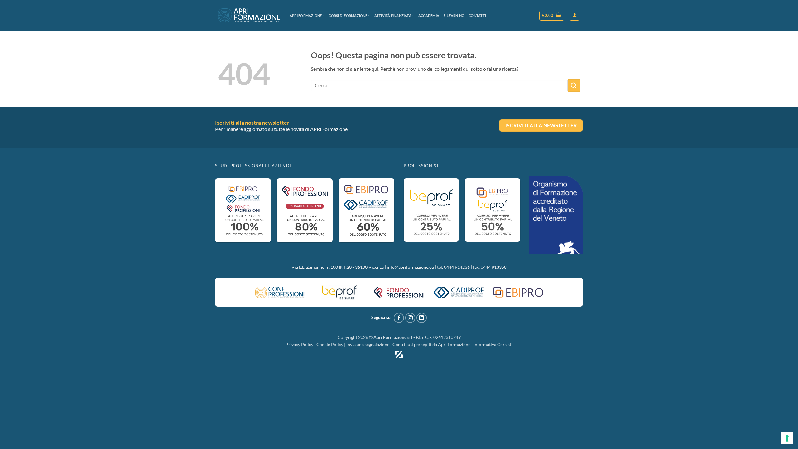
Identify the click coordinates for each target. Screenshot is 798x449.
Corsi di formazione (348, 15)
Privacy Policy (299, 344)
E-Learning (454, 15)
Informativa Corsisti (493, 344)
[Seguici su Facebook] (399, 318)
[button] (552, 16)
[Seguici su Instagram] (410, 318)
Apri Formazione (306, 15)
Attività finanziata (392, 15)
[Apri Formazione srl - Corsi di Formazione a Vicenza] (249, 15)
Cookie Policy (329, 344)
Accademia (428, 15)
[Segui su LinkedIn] (421, 318)
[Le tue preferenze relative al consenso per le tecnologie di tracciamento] (787, 438)
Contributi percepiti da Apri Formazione (431, 344)
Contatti (477, 15)
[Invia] (574, 85)
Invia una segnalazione (367, 344)
